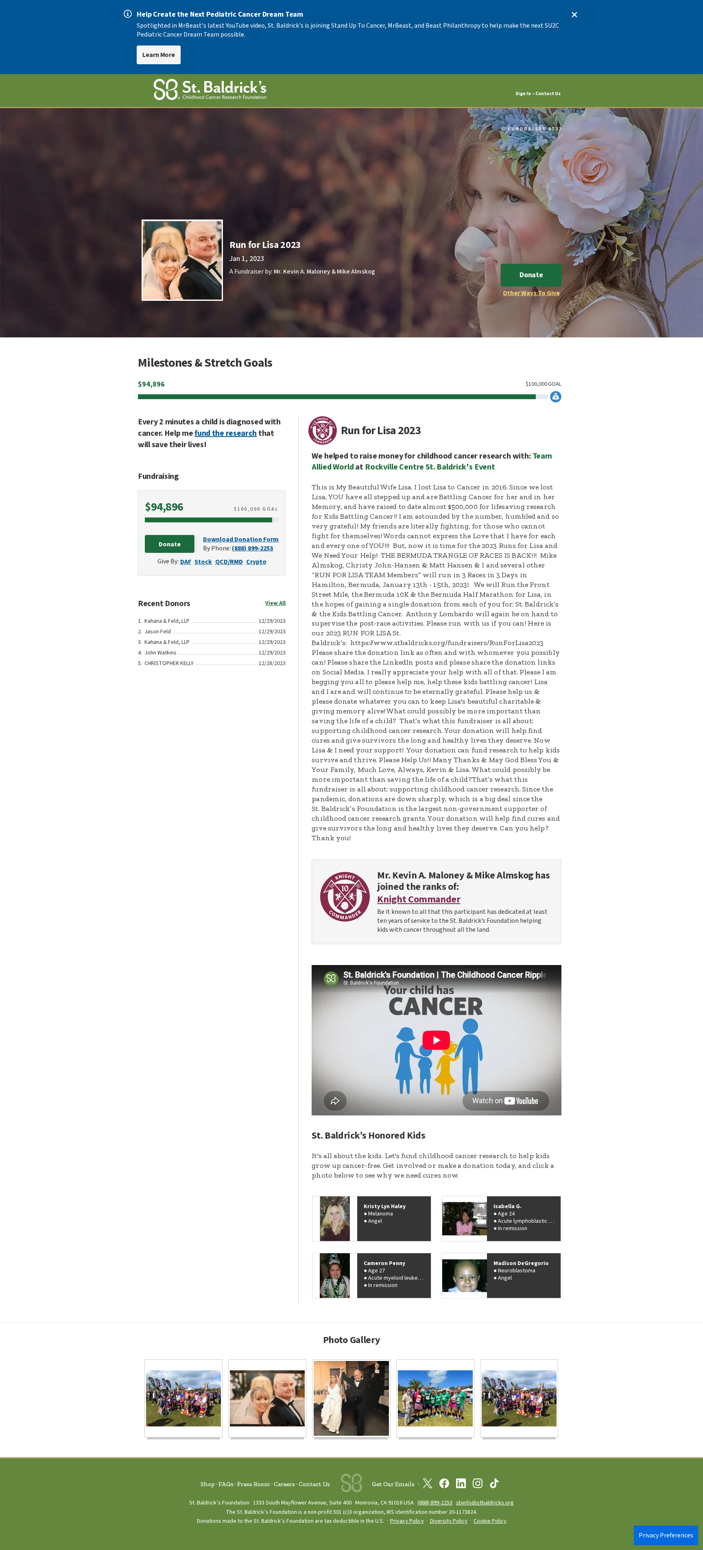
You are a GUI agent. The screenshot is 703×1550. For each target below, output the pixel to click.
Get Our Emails (393, 1484)
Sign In (523, 93)
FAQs (226, 1484)
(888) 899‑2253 (434, 1502)
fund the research (225, 433)
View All (275, 603)
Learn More (158, 54)
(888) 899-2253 (252, 548)
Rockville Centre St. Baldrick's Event (430, 467)
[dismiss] (574, 15)
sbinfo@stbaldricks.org (485, 1502)
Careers (284, 1484)
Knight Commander (418, 899)
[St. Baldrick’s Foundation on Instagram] (477, 1484)
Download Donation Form (241, 539)
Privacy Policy (407, 1521)
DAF (185, 561)
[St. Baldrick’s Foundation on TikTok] (494, 1484)
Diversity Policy (448, 1521)
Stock (203, 561)
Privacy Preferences (666, 1535)
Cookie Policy (490, 1521)
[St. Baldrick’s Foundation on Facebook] (444, 1484)
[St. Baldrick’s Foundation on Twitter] (427, 1484)
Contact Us (548, 93)
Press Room (253, 1484)
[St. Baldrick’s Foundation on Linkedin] (461, 1484)
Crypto (256, 561)
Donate (531, 275)
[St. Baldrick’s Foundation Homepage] (210, 90)
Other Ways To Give (531, 293)
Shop (208, 1484)
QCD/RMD (229, 561)
